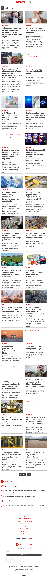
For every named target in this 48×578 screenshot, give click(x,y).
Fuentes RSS (24, 524)
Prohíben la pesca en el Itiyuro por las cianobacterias (35, 454)
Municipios (29, 230)
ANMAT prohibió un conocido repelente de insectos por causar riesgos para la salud (11, 385)
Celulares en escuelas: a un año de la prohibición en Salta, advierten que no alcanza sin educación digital (12, 32)
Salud (3, 379)
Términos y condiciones (24, 521)
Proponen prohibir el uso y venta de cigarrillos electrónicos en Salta (12, 309)
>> (29, 474)
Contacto (24, 516)
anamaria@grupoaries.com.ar (25, 569)
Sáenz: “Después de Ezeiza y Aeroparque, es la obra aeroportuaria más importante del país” (25, 491)
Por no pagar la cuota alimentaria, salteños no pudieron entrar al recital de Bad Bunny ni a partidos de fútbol (12, 73)
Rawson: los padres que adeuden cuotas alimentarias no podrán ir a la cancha (11, 273)
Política (28, 147)
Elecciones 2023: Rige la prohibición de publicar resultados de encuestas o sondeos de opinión (35, 420)
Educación (5, 25)
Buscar (24, 534)
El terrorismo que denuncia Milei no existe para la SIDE (20, 496)
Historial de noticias (24, 519)
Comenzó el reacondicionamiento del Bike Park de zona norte (22, 501)
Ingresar (25, 531)
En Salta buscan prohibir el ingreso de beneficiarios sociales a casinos (35, 153)
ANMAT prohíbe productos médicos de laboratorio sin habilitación (34, 273)
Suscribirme (24, 554)
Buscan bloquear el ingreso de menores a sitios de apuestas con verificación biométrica (23, 485)
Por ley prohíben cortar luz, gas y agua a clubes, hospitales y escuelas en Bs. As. (35, 116)
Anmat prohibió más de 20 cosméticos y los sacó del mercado (35, 30)
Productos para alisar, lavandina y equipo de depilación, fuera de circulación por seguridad (10, 154)
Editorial (24, 526)
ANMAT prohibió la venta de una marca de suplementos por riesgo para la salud (12, 236)
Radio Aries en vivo (24, 529)
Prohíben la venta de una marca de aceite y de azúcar (12, 419)
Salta (3, 304)
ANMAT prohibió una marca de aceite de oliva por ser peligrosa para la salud (11, 455)
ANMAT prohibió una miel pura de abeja (34, 347)
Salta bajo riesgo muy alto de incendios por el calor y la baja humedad (24, 505)
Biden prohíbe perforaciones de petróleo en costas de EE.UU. (10, 349)
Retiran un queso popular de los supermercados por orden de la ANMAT (33, 195)
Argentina (29, 66)
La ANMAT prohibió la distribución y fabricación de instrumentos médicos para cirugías (11, 196)
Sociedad (28, 25)
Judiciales (5, 66)
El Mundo (4, 343)
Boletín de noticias (24, 544)
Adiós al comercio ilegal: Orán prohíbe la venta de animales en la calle (36, 235)
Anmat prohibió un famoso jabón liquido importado (34, 71)
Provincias (29, 110)
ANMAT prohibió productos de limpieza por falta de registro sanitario (11, 116)
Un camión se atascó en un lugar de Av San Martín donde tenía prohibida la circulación (35, 383)
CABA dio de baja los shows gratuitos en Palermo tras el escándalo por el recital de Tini (35, 311)
